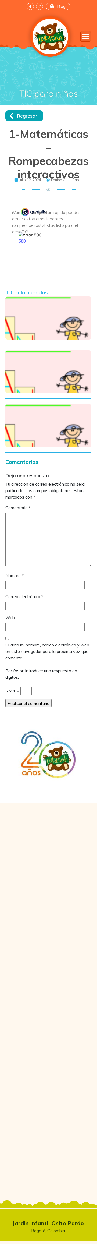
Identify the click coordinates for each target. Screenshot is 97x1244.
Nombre (14, 575)
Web (10, 617)
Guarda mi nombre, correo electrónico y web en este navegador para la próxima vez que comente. (47, 651)
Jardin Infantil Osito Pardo (48, 1223)
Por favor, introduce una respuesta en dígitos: (41, 674)
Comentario (18, 507)
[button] (85, 36)
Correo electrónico (24, 596)
